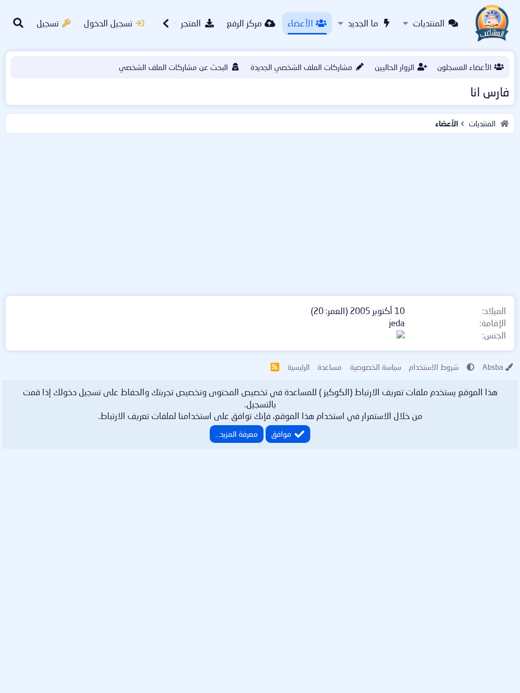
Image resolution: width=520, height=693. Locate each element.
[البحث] (18, 23)
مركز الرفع (244, 23)
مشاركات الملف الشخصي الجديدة (301, 67)
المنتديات (429, 23)
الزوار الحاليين (394, 67)
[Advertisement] (260, 213)
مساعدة (329, 366)
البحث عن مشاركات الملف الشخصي (173, 67)
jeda (397, 323)
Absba (492, 366)
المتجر (191, 23)
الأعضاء (300, 23)
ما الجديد (363, 23)
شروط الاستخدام (434, 366)
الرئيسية (298, 366)
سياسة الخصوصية (375, 366)
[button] (405, 23)
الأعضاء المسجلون (464, 67)
